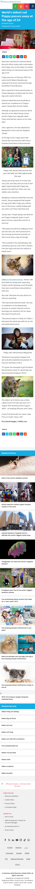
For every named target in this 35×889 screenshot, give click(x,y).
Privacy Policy (10, 803)
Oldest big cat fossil (8, 718)
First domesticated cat (9, 746)
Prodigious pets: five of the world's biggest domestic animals (16, 591)
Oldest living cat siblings (10, 711)
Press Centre (9, 830)
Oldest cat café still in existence (12, 739)
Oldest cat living (7, 732)
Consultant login (10, 807)
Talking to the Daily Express (12, 280)
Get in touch (9, 817)
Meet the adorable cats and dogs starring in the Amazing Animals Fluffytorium (17, 658)
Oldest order (5, 759)
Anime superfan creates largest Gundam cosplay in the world (16, 506)
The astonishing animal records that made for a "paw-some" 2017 (16, 600)
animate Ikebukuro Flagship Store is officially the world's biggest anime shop (15, 534)
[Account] (21, 6)
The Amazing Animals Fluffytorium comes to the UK (17, 686)
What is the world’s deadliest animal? (14, 478)
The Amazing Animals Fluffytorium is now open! (16, 629)
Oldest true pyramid (8, 752)
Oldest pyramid (6, 773)
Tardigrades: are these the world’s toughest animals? (17, 563)
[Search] (26, 6)
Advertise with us (13, 826)
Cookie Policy (9, 800)
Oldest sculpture (7, 766)
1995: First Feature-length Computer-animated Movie (15, 698)
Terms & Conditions (11, 796)
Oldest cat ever (6, 725)
